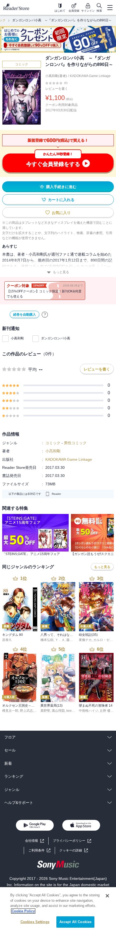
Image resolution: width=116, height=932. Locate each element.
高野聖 (45, 711)
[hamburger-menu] (110, 7)
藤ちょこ (72, 640)
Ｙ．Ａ (60, 640)
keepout (72, 711)
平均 (32, 369)
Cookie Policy (23, 911)
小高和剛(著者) (56, 76)
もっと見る (61, 272)
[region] (58, 909)
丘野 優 (105, 711)
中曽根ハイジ (88, 711)
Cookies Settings (35, 922)
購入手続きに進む (61, 187)
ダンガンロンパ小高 (55, 338)
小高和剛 (17, 338)
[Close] (107, 896)
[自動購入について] (45, 314)
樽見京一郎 (10, 711)
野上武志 (26, 711)
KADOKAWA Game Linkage (90, 76)
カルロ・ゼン (103, 640)
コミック (21, 64)
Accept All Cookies (75, 922)
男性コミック (75, 443)
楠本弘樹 (46, 640)
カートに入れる (61, 200)
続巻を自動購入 (24, 314)
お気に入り (61, 213)
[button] (73, 850)
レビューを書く (56, 88)
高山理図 (58, 711)
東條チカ (85, 640)
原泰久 (7, 640)
